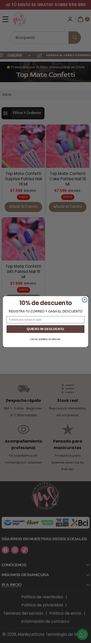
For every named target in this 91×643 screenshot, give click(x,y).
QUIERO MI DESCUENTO (45, 329)
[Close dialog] (84, 299)
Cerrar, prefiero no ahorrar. (45, 339)
